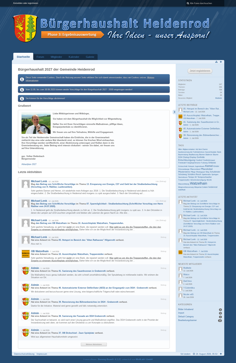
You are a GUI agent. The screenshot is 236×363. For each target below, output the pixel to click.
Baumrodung (183, 155)
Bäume (215, 155)
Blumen (202, 155)
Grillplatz (212, 163)
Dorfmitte (201, 157)
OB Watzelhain (40, 251)
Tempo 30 (192, 177)
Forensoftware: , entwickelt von (118, 359)
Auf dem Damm (202, 149)
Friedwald (182, 163)
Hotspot (191, 166)
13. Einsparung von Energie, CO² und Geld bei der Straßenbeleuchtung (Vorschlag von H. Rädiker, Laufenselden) (202, 209)
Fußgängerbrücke (193, 163)
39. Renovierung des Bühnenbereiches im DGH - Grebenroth (88, 302)
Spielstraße (206, 174)
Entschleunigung (186, 160)
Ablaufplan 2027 (29, 164)
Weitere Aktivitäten (94, 344)
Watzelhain (198, 183)
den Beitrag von (55, 184)
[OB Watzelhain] (26, 254)
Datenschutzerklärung (24, 354)
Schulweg (182, 174)
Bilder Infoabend (185, 309)
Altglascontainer (189, 149)
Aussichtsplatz (211, 152)
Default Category (186, 316)
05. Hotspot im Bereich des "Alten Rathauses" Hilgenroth (87, 240)
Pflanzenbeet (195, 169)
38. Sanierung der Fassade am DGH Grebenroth (82, 316)
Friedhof (199, 160)
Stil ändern (185, 354)
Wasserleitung (183, 184)
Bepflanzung (193, 155)
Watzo (186, 274)
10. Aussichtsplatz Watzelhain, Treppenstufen (100, 223)
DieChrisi (187, 281)
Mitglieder (56, 57)
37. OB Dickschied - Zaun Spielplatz (76, 333)
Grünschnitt (182, 166)
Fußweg (204, 163)
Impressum (42, 354)
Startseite (23, 56)
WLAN (209, 180)
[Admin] (26, 271)
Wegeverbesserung (186, 187)
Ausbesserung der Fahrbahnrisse (191, 152)
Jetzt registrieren (200, 70)
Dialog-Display (189, 157)
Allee (180, 149)
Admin (35, 268)
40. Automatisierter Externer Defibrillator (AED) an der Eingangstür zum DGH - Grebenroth (103, 288)
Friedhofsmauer (209, 160)
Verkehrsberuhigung (198, 180)
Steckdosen (183, 177)
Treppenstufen (184, 180)
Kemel (209, 166)
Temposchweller (204, 177)
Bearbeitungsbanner (187, 320)
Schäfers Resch (194, 174)
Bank (219, 152)
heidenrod (212, 187)
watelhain (181, 190)
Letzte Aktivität (187, 197)
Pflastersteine (184, 172)
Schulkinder (215, 172)
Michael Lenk (39, 181)
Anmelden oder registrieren (25, 3)
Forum (40, 57)
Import (181, 313)
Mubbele (218, 98)
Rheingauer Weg (202, 172)
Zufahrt (205, 187)
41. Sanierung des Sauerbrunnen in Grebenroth (82, 271)
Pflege (193, 172)
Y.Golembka (189, 288)
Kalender (74, 57)
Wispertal (197, 187)
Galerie (90, 57)
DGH (180, 157)
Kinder (216, 166)
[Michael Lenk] (26, 184)
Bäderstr (208, 155)
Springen (214, 174)
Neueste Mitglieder (190, 264)
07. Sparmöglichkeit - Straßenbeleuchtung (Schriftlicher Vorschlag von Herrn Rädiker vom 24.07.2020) (202, 223)
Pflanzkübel (207, 169)
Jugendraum (200, 166)
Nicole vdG (188, 294)
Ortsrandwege (183, 169)
